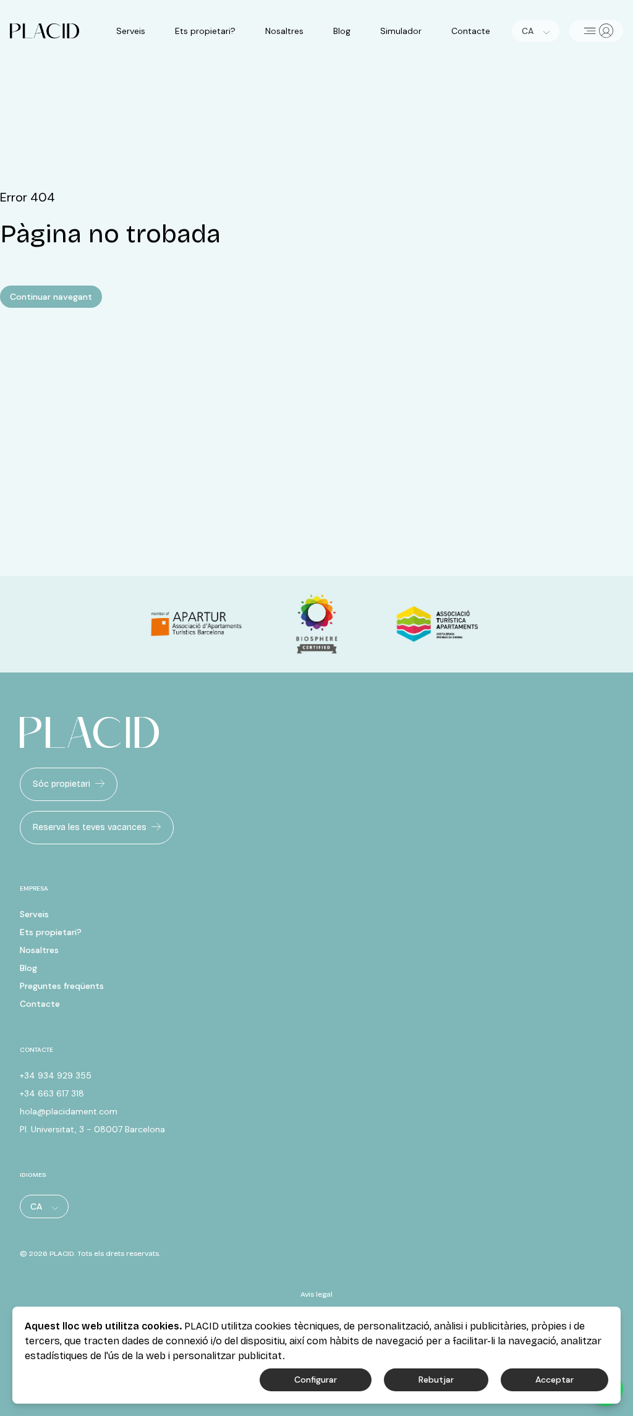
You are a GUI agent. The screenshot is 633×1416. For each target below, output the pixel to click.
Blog (341, 30)
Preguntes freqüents (62, 985)
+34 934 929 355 (55, 1075)
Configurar (315, 1379)
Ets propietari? (205, 30)
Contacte (470, 30)
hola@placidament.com (68, 1111)
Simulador (401, 30)
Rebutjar (436, 1379)
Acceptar (554, 1379)
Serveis (130, 30)
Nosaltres (284, 30)
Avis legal (316, 1294)
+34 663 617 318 (52, 1093)
